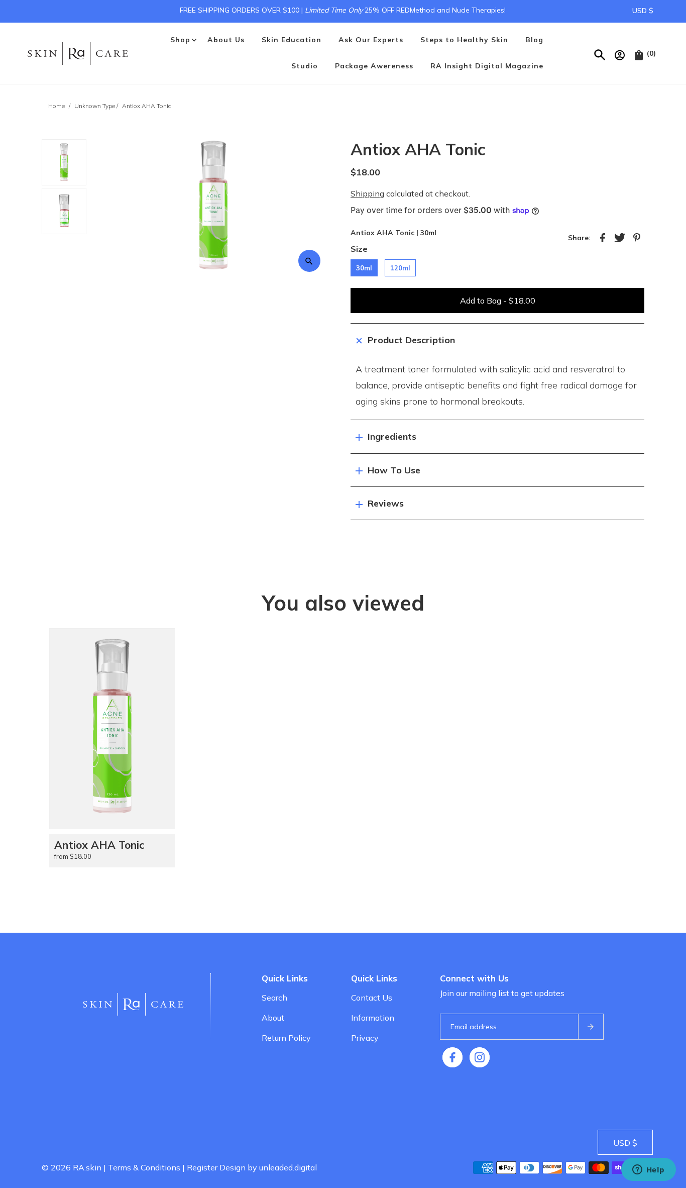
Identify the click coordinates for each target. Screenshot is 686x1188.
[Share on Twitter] (619, 236)
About (273, 1018)
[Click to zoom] (309, 261)
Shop (180, 39)
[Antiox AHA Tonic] (112, 728)
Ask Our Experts (370, 39)
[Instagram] (480, 1057)
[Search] (600, 53)
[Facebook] (452, 1057)
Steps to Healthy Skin (464, 39)
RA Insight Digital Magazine (486, 65)
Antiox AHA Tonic (99, 844)
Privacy (365, 1038)
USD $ (642, 10)
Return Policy (286, 1038)
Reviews (386, 503)
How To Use (394, 470)
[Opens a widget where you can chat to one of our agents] (648, 1170)
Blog (534, 39)
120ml (400, 268)
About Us (226, 39)
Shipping (367, 193)
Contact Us (371, 998)
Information (372, 1018)
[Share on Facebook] (602, 236)
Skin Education (291, 39)
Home (56, 106)
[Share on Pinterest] (636, 236)
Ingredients (392, 436)
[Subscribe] (590, 1026)
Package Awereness (374, 65)
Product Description (411, 340)
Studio (304, 65)
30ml (364, 268)
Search (274, 998)
